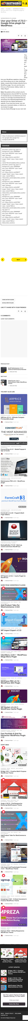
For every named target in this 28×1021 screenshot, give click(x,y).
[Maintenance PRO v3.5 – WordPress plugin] (14, 467)
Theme (15, 801)
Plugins (24, 415)
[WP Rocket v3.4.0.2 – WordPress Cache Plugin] (14, 696)
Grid (21, 730)
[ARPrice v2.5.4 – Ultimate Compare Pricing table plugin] (14, 404)
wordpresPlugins (5, 511)
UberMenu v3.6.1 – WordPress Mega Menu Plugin (14, 656)
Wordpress (3, 768)
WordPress (9, 652)
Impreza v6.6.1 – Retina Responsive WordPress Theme (12, 931)
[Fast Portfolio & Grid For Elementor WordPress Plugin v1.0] (14, 722)
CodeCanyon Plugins (8, 299)
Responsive (11, 801)
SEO (16, 678)
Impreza (9, 927)
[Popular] (3, 588)
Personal (15, 864)
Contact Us (4, 1015)
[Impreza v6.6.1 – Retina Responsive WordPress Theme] (14, 917)
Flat (18, 800)
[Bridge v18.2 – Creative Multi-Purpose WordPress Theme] (14, 757)
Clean (8, 896)
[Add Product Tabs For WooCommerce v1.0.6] (14, 594)
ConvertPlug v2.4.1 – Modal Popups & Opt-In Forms (13, 450)
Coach (8, 864)
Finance (12, 896)
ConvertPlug (4, 447)
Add (12, 602)
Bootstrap (13, 800)
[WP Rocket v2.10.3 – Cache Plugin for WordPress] (14, 563)
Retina (19, 927)
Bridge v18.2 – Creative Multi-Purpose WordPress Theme (13, 772)
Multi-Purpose (19, 768)
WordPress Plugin (10, 731)
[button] (23, 3)
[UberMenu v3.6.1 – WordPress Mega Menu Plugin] (14, 643)
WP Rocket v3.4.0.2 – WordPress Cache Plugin (11, 708)
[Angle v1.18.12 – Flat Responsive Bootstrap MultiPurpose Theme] (14, 789)
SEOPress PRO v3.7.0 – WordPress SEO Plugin (11, 682)
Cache (12, 704)
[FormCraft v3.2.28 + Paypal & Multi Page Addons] (14, 499)
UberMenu (3, 652)
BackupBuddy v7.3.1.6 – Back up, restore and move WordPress (11, 545)
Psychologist (22, 864)
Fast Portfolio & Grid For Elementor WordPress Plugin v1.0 (13, 735)
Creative (13, 768)
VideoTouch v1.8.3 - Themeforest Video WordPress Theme (17, 382)
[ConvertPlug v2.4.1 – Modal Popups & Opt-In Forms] (14, 435)
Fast (18, 730)
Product (16, 602)
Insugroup (17, 896)
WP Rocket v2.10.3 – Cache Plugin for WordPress (13, 576)
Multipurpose (4, 801)
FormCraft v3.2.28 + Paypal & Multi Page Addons (12, 513)
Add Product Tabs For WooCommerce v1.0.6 (10, 606)
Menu (15, 651)
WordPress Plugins (5, 479)
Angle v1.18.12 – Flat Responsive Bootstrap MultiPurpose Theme (11, 804)
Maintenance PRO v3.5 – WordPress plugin (13, 481)
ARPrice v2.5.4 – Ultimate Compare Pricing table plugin (12, 418)
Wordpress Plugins (8, 18)
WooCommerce (4, 603)
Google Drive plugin (8, 302)
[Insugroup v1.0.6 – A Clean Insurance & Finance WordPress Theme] (14, 885)
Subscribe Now (14, 1004)
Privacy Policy (9, 1013)
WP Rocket (3, 705)
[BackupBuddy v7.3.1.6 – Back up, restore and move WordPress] (14, 530)
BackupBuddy (14, 541)
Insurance (23, 896)
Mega (12, 651)
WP (20, 628)
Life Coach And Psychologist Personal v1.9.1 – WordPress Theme (13, 868)
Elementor (13, 730)
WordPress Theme (5, 769)
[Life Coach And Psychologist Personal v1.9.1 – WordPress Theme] (14, 853)
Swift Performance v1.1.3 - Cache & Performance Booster (17, 368)
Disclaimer (18, 1013)
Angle (8, 800)
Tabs (20, 602)
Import (17, 628)
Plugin (23, 573)
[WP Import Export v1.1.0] (14, 620)
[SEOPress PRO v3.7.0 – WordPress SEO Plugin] (14, 670)
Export (12, 628)
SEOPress (19, 678)
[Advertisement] (12, 66)
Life (12, 864)
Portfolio (3, 731)
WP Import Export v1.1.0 (11, 630)
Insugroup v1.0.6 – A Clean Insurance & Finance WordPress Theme (14, 899)
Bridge (8, 768)
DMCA (2, 1013)
